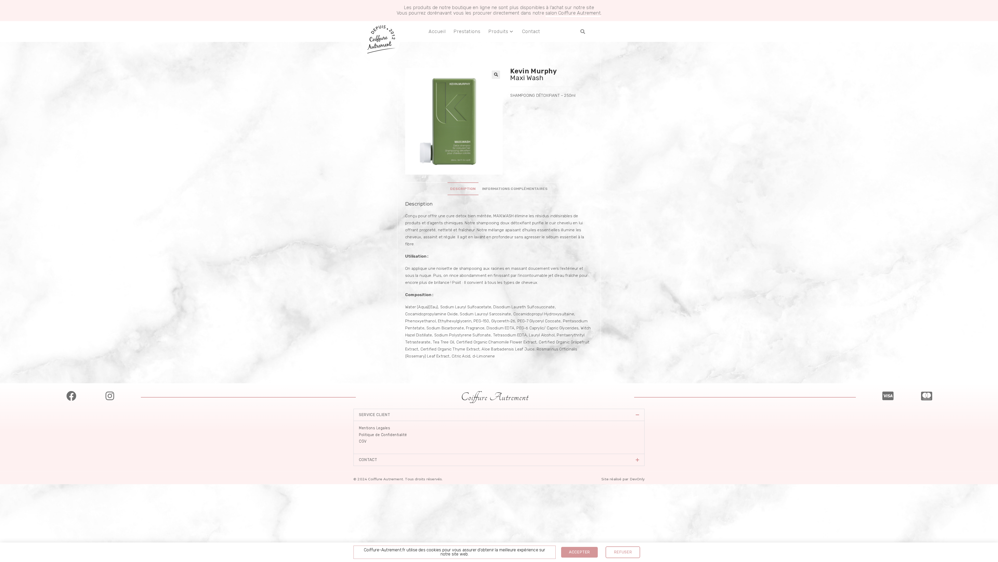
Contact (531, 31)
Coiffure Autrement (494, 397)
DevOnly (637, 479)
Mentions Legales (374, 428)
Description (463, 189)
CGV (363, 441)
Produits (498, 31)
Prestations (467, 31)
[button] (582, 31)
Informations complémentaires (515, 189)
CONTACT (368, 459)
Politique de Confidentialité (383, 435)
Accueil (437, 31)
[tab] (463, 189)
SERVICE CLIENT (374, 414)
